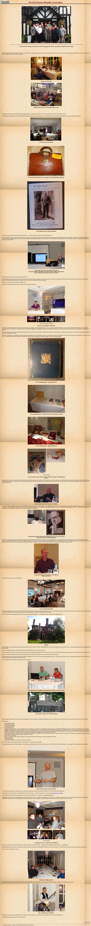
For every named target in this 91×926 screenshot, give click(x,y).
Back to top (87, 922)
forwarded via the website (57, 793)
